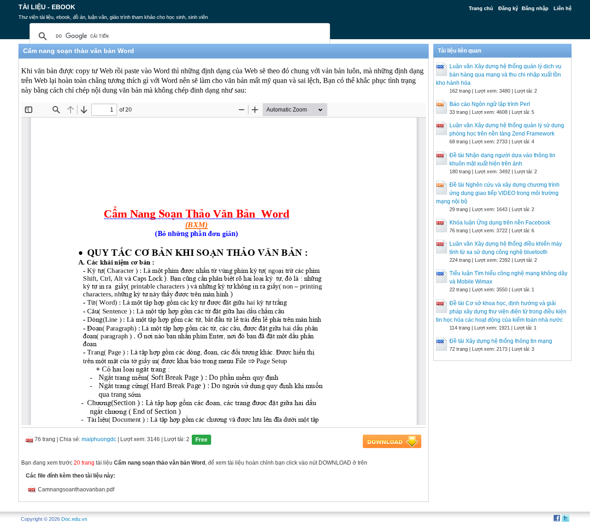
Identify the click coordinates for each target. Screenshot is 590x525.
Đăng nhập (535, 8)
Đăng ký (508, 8)
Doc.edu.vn (74, 519)
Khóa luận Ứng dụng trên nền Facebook (499, 222)
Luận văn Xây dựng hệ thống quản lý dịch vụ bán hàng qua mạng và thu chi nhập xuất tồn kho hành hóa (498, 74)
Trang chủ (481, 8)
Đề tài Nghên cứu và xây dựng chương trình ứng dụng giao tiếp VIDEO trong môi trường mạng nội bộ (498, 193)
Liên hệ (563, 8)
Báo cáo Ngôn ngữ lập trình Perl (489, 104)
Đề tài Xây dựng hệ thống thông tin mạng (500, 341)
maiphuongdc (99, 439)
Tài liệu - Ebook (46, 7)
